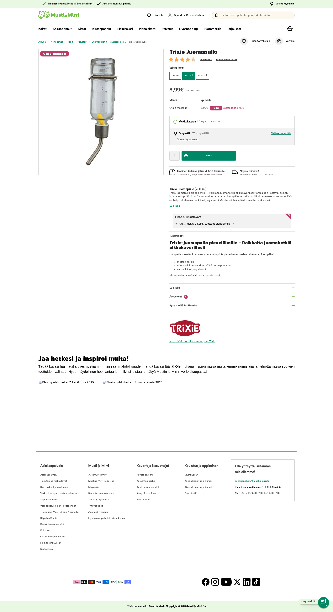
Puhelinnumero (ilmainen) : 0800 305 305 (258, 487)
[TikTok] (255, 581)
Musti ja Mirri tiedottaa (101, 481)
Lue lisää (174, 206)
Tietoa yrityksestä (98, 499)
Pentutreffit (191, 493)
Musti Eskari (191, 475)
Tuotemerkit (212, 29)
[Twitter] (237, 581)
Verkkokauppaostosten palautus (58, 493)
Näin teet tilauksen (50, 543)
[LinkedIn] (246, 581)
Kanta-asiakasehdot (147, 487)
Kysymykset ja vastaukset (54, 487)
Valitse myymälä (285, 4)
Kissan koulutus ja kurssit (198, 487)
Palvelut (167, 29)
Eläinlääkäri (125, 29)
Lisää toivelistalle (261, 41)
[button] (69, 410)
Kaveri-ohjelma (145, 475)
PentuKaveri (143, 499)
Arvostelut (178, 296)
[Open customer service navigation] (324, 603)
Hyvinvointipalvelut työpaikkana (106, 518)
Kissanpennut (101, 29)
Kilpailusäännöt (49, 518)
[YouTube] (226, 581)
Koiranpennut (62, 29)
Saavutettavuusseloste (101, 493)
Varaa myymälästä (188, 139)
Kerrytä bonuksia (146, 493)
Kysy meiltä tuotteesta (183, 305)
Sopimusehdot (48, 499)
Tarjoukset (234, 29)
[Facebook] (205, 581)
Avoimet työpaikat (98, 512)
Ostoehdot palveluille (52, 536)
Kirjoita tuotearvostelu (226, 60)
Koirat (42, 29)
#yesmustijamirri (97, 475)
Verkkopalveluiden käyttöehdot (58, 506)
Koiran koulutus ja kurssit (198, 481)
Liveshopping (188, 29)
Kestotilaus (46, 549)
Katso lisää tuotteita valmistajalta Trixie (192, 341)
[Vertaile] (279, 41)
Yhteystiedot (95, 506)
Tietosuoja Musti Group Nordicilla (59, 512)
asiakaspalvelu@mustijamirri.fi (252, 481)
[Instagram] (215, 581)
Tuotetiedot (176, 236)
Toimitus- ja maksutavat (53, 481)
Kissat (82, 29)
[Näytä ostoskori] (291, 29)
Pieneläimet (147, 29)
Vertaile (290, 41)
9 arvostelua (206, 60)
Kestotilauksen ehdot (52, 524)
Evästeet (45, 530)
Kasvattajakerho (145, 481)
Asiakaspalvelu (48, 475)
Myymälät (94, 487)
